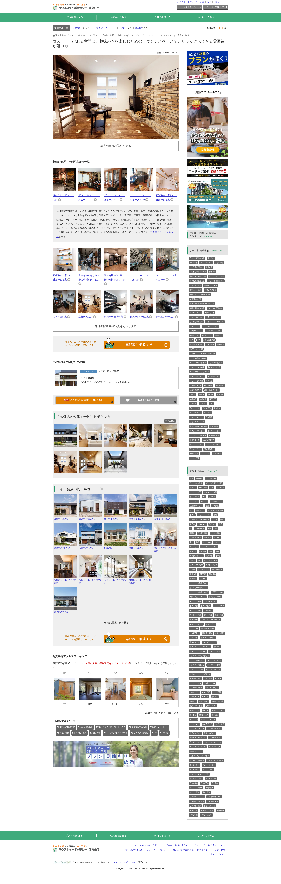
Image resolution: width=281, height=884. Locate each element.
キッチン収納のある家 (198, 363)
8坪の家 (201, 394)
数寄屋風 (202, 551)
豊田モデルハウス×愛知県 (90, 581)
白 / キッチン (194, 765)
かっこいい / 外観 (196, 483)
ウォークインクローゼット (199, 519)
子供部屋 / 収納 (212, 801)
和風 (197, 542)
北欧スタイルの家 (214, 367)
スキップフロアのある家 (215, 322)
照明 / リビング (209, 733)
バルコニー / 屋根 (213, 665)
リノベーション (218, 854)
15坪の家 (203, 403)
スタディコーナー (196, 556)
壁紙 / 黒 (193, 701)
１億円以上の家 (195, 299)
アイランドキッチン (197, 431)
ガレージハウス (206, 263)
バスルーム (200, 510)
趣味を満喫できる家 (197, 308)
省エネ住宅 (208, 385)
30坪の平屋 (205, 453)
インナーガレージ (196, 417)
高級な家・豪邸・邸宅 (198, 276)
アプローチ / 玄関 (210, 492)
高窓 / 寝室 (206, 792)
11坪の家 (193, 399)
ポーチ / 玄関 (194, 497)
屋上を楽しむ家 (213, 376)
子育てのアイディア (197, 422)
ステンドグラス (211, 565)
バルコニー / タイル (197, 660)
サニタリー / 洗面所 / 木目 (199, 592)
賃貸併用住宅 (194, 440)
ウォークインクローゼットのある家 (203, 353)
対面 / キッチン (216, 501)
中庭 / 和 (217, 647)
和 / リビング (194, 724)
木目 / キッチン (207, 769)
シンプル (217, 542)
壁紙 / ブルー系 (217, 701)
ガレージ (217, 537)
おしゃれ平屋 (194, 458)
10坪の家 (220, 394)
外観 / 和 (193, 487)
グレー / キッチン (208, 765)
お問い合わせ (219, 2)
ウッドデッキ (199, 528)
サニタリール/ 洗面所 (215, 510)
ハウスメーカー (102, 28)
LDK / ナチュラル (196, 688)
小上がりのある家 (196, 322)
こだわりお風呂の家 (215, 308)
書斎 (217, 551)
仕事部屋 (209, 556)
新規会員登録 (189, 7)
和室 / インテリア (207, 810)
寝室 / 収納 (194, 619)
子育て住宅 (219, 263)
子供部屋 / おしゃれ (197, 801)
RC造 (198, 340)
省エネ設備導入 (195, 390)
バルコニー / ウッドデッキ (199, 656)
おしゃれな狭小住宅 (211, 390)
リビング (212, 497)
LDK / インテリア (211, 688)
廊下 (210, 551)
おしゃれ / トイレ (204, 515)
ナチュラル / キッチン (215, 760)
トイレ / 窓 (194, 606)
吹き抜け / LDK (209, 683)
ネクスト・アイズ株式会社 (123, 862)
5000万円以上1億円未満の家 (200, 294)
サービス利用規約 (134, 850)
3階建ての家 (194, 335)
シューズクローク (196, 624)
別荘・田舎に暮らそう (216, 281)
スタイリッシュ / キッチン (199, 774)
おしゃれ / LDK (195, 683)
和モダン (207, 413)
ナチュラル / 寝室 (196, 788)
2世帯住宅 (193, 263)
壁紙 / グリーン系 (196, 706)
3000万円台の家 (195, 290)
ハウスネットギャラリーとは (190, 2)
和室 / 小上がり (206, 815)
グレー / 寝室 (194, 792)
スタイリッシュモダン (209, 547)
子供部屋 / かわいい (214, 797)
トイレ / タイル (195, 610)
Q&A (209, 2)
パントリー (194, 628)
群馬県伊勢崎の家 (113, 316)
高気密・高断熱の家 (197, 258)
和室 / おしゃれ (209, 806)
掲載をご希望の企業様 (183, 850)
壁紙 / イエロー (211, 706)
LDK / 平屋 (217, 692)
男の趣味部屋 (209, 449)
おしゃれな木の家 (196, 381)
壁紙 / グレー (204, 701)
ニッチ (192, 569)
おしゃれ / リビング (214, 728)
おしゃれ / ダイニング (198, 747)
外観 (191, 478)
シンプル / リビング (197, 728)
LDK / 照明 (206, 692)
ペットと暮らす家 (196, 317)
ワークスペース (195, 449)
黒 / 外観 (202, 578)
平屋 (191, 340)
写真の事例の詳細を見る (115, 145)
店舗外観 (212, 574)
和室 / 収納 (194, 815)
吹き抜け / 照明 (195, 678)
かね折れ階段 (203, 533)
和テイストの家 (209, 340)
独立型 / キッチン (196, 506)
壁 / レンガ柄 (204, 715)
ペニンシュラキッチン (198, 435)
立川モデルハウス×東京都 (115, 581)
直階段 (192, 533)
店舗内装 (193, 574)
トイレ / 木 (208, 610)
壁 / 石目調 (194, 719)
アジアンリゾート (196, 444)
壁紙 (199, 560)
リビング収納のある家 (198, 358)
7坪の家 (193, 394)
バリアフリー (194, 326)
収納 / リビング (195, 733)
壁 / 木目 (193, 715)
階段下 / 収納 (207, 633)
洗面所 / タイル (217, 592)
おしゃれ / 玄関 (195, 492)
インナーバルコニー (213, 669)
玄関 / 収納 (208, 615)
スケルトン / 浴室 (210, 601)
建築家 (138, 28)
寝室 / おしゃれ (211, 778)
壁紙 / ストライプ (218, 710)
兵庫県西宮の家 (86, 548)
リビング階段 (215, 533)
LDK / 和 (205, 697)
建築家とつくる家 (210, 285)
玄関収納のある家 (215, 363)
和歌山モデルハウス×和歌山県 (140, 581)
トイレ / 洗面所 (195, 601)
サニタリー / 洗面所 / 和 (198, 588)
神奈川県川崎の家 (137, 519)
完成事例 (76, 28)
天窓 (220, 524)
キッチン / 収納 (195, 615)
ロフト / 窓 (194, 638)
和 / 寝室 (215, 783)
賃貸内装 (202, 574)
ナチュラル (207, 542)
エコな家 (209, 381)
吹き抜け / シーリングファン (200, 674)
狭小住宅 (211, 258)
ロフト (214, 519)
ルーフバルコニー (196, 669)
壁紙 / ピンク (194, 710)
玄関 (211, 487)
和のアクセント (195, 413)
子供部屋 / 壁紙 (195, 806)
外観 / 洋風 (203, 487)
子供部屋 (209, 417)
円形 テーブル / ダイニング (199, 756)
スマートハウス (195, 385)
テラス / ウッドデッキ (198, 651)
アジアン (193, 551)
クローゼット (211, 624)
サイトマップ (198, 845)
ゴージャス (194, 547)
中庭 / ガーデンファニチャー (200, 647)
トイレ (192, 515)
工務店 (122, 28)
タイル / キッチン (196, 778)
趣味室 (218, 556)
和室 (211, 403)
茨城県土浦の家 (61, 519)
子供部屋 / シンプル (197, 797)
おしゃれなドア (203, 569)
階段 (215, 528)
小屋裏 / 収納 (194, 633)
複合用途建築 (217, 569)
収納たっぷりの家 (196, 349)
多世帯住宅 (214, 426)
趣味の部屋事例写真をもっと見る (116, 326)
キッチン (204, 501)
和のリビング (194, 408)
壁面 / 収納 (219, 615)
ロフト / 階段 (219, 633)
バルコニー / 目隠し (197, 665)
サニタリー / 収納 (215, 597)
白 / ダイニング (195, 742)
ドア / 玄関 (220, 487)
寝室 (207, 506)
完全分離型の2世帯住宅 (198, 426)
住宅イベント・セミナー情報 (211, 850)
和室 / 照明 (194, 810)
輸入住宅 (220, 344)
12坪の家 (212, 399)
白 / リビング (207, 724)
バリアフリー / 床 (196, 331)
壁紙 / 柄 (205, 710)
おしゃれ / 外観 (211, 478)
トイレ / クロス (218, 606)
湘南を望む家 (60, 316)
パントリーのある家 (197, 367)
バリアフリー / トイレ (211, 326)
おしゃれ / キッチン (197, 760)
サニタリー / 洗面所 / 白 (198, 583)
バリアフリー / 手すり (213, 331)
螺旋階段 (207, 537)
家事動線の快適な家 (197, 281)
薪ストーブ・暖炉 (196, 565)
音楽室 (192, 560)
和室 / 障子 (220, 810)
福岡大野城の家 (136, 548)
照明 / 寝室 (209, 788)
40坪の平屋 (194, 453)
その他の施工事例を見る (115, 622)
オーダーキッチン (214, 431)
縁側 (209, 528)
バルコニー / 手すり (214, 660)
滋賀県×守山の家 (62, 548)
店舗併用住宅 (214, 435)
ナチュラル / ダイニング (212, 742)
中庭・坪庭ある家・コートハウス (202, 303)
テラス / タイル (214, 651)
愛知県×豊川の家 (162, 519)
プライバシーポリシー (157, 850)
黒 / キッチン (194, 769)
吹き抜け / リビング (208, 719)
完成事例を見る (74, 17)
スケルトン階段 (195, 537)
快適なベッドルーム (213, 317)
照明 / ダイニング (196, 751)
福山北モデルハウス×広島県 (165, 549)
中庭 (222, 519)
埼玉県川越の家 (111, 519)
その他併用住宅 (208, 440)
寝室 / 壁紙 (205, 783)
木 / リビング (219, 724)
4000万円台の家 (210, 290)
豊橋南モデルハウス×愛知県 (65, 581)
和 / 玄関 (218, 678)
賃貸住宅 (209, 267)
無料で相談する (162, 17)
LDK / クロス (194, 697)
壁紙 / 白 (214, 697)
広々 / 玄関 (208, 678)
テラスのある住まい (197, 376)
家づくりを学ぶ (206, 17)
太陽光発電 (220, 385)
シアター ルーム (196, 313)
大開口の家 (210, 344)
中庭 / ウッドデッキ (208, 638)
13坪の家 (203, 399)
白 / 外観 (199, 478)
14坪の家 (193, 403)
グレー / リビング (215, 738)
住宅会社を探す (118, 17)
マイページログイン (216, 7)
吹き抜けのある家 (196, 344)
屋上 (191, 542)
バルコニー (202, 524)
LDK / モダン (194, 692)
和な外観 (217, 408)
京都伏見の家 (85, 316)
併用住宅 (212, 272)
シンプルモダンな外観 (214, 483)
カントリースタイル (213, 444)
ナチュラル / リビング (198, 738)
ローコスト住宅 (195, 285)
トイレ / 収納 (205, 606)
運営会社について (217, 845)
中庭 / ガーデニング (209, 642)
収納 (215, 515)
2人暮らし (218, 335)
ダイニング (194, 501)
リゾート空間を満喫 (216, 276)
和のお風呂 (207, 408)
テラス (192, 524)
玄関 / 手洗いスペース (198, 597)
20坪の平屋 (217, 453)
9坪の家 (210, 394)
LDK (203, 496)
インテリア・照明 (210, 560)
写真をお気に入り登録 (148, 400)
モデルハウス (207, 335)
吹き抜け (212, 524)
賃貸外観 (193, 578)
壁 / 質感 (215, 715)
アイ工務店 (87, 378)
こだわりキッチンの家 (198, 272)
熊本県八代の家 (61, 611)
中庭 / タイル (194, 642)
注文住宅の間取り (196, 267)
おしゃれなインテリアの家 (199, 372)
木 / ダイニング (214, 747)
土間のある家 (209, 313)
